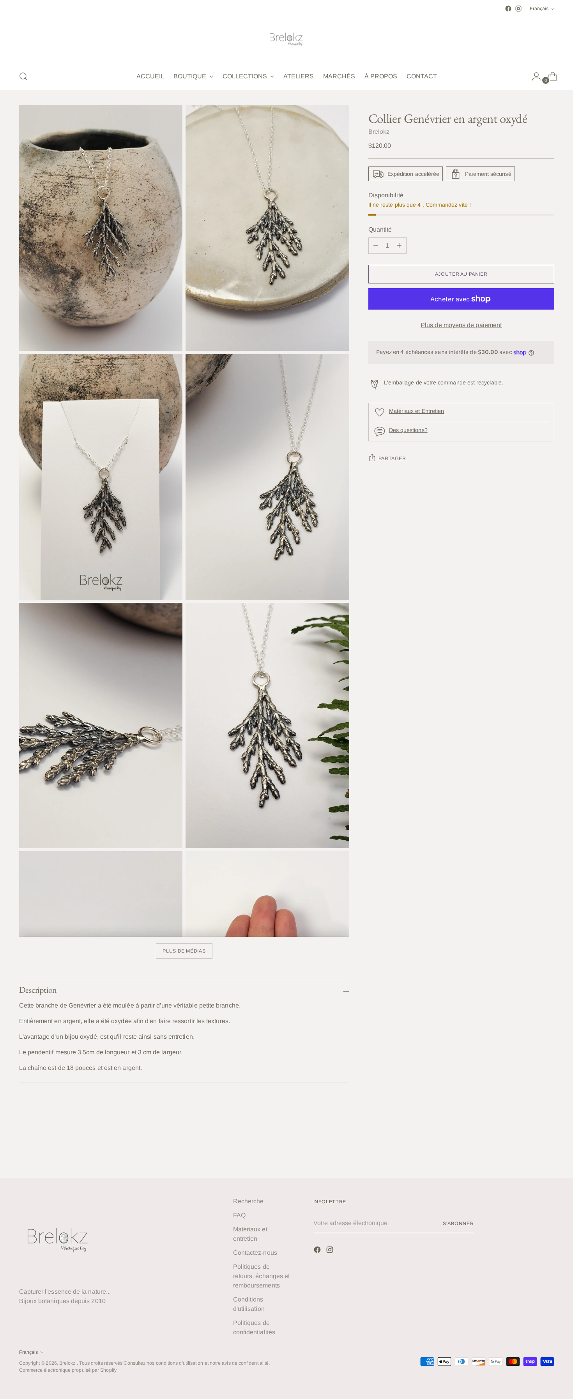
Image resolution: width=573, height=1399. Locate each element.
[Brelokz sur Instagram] (518, 8)
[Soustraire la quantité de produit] (399, 245)
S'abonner (458, 1223)
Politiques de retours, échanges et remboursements (261, 1276)
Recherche (248, 1201)
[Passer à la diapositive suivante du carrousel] (547, 1150)
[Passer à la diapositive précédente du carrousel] (529, 1151)
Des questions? (408, 430)
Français (539, 8)
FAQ (239, 1215)
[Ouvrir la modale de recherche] (23, 76)
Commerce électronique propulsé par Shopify (68, 1370)
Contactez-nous (255, 1252)
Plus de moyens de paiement (461, 325)
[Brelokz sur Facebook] (508, 8)
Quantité (380, 229)
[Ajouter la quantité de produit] (376, 245)
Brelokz (379, 131)
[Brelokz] (286, 38)
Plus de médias (184, 951)
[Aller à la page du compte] (533, 76)
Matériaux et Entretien (416, 411)
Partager (392, 458)
